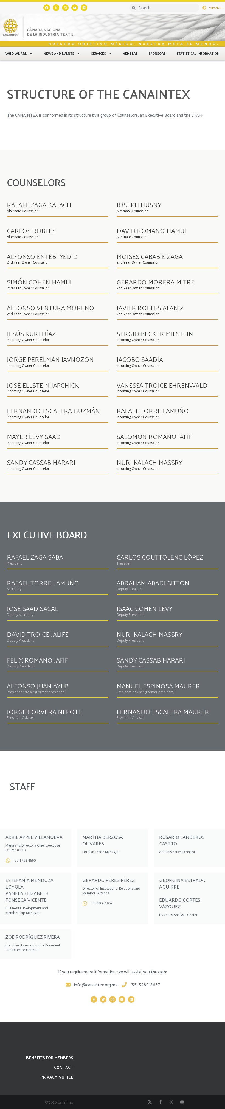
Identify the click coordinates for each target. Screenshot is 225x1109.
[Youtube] (74, 7)
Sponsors (156, 53)
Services (98, 53)
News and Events (59, 53)
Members (130, 53)
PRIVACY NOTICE (57, 1076)
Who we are (16, 53)
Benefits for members (49, 1057)
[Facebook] (46, 7)
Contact (63, 1067)
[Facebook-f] (94, 999)
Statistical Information (198, 53)
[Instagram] (65, 7)
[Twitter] (103, 999)
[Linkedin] (84, 7)
